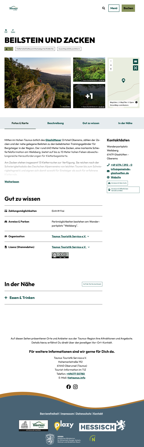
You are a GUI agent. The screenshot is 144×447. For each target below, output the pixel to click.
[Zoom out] (111, 65)
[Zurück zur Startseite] (14, 8)
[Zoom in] (111, 61)
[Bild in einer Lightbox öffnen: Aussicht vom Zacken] (89, 96)
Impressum (67, 413)
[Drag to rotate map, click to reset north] (111, 69)
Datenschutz (83, 413)
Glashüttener (53, 140)
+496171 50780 (76, 373)
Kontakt (98, 413)
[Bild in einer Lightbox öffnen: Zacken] (37, 83)
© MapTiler (123, 102)
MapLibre (113, 102)
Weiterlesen (11, 181)
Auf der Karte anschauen (92, 284)
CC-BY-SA (101, 80)
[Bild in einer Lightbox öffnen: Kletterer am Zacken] (89, 70)
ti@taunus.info (76, 377)
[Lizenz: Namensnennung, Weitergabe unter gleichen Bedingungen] (60, 257)
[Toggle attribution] (136, 102)
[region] (123, 83)
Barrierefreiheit (49, 413)
